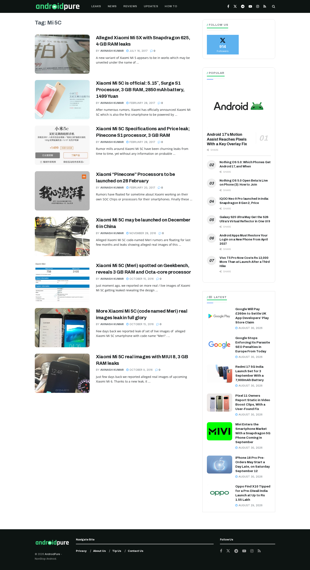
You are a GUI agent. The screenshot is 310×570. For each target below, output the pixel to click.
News (112, 6)
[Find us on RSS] (264, 6)
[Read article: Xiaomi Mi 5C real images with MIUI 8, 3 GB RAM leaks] (62, 373)
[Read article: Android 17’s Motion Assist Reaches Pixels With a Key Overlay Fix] (239, 106)
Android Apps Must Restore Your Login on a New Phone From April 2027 (244, 239)
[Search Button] (273, 6)
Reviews (130, 6)
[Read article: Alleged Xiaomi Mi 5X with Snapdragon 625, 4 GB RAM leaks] (62, 54)
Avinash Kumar (112, 50)
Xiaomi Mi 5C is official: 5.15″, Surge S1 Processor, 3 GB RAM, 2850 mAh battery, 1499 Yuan (140, 90)
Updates (151, 6)
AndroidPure (53, 554)
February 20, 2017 (142, 187)
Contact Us (135, 550)
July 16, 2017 (138, 50)
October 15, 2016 (141, 278)
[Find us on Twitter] (235, 6)
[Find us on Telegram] (242, 6)
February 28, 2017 (142, 102)
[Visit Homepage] (58, 6)
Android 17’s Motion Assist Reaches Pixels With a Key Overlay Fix (227, 139)
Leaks (96, 6)
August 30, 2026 (250, 328)
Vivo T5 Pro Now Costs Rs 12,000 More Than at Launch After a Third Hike (245, 262)
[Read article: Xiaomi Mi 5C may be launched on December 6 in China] (62, 236)
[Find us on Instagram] (257, 6)
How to (171, 6)
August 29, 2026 (250, 505)
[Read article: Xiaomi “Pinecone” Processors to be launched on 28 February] (62, 190)
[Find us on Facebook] (228, 6)
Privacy (81, 550)
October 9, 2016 (141, 369)
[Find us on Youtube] (250, 6)
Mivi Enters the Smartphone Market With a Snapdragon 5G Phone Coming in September (252, 433)
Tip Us (116, 550)
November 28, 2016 (142, 233)
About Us (99, 550)
